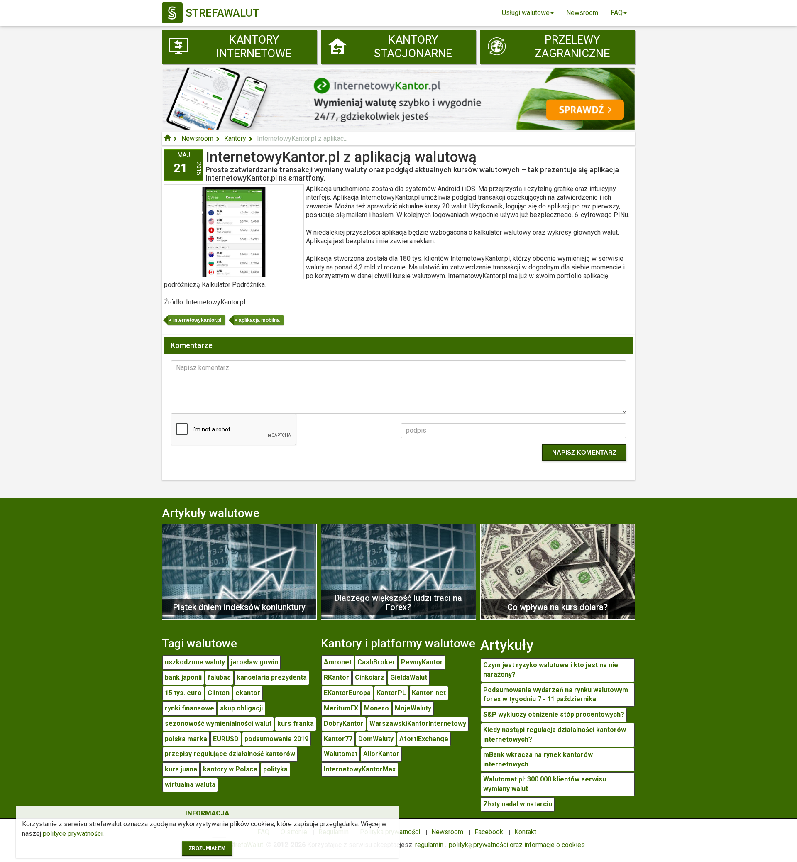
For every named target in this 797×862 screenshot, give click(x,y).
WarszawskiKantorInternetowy (417, 723)
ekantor (247, 693)
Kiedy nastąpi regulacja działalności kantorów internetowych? (554, 734)
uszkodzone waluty (195, 662)
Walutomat (340, 754)
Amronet (338, 662)
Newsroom (582, 13)
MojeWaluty (413, 708)
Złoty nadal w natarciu (517, 804)
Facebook (488, 832)
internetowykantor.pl (197, 320)
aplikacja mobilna (259, 320)
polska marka (186, 739)
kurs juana (181, 769)
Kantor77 (338, 739)
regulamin (429, 845)
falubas (219, 677)
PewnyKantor (422, 662)
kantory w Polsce (230, 769)
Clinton (219, 693)
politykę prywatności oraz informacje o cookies (517, 845)
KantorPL (391, 693)
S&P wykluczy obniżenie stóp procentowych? (553, 714)
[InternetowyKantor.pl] (398, 98)
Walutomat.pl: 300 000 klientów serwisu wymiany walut (544, 784)
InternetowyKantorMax (360, 769)
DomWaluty (376, 739)
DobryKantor (344, 723)
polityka (275, 769)
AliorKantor (381, 754)
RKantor (336, 677)
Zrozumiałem (207, 848)
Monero (376, 708)
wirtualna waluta (190, 785)
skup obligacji (241, 708)
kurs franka (295, 723)
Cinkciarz (369, 677)
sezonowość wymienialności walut (218, 723)
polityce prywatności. (73, 834)
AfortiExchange (423, 739)
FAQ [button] (617, 13)
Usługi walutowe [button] (526, 13)
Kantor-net (429, 693)
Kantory (235, 138)
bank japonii (183, 677)
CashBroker (376, 662)
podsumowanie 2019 (276, 739)
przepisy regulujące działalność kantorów (230, 754)
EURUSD (226, 739)
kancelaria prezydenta (272, 677)
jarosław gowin (254, 662)
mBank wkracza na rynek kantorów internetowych (538, 759)
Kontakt (525, 832)
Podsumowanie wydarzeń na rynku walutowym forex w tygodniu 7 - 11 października (555, 694)
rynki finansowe (189, 708)
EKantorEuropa (347, 693)
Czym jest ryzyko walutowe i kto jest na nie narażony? (550, 669)
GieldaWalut (408, 677)
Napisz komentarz (584, 452)
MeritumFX (341, 708)
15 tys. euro (183, 693)
